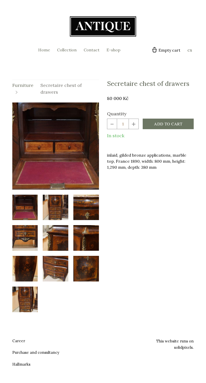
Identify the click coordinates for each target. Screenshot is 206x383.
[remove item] (112, 124)
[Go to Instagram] (109, 340)
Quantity (117, 114)
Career (18, 340)
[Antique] (103, 26)
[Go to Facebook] (97, 340)
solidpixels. (184, 347)
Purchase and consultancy (35, 352)
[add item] (134, 124)
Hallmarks (21, 364)
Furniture (22, 85)
